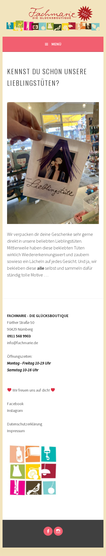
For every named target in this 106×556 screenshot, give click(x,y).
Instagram (15, 410)
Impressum (16, 430)
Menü (56, 44)
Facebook (15, 403)
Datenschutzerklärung (24, 424)
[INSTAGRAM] (58, 531)
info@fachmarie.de (22, 342)
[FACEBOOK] (48, 531)
